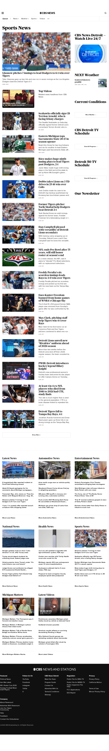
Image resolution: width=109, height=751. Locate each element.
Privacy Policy (94, 679)
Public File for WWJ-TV (75, 679)
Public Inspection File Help (75, 685)
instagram (26, 685)
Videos (42, 19)
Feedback (4, 716)
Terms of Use (94, 688)
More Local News (8, 518)
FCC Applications (73, 690)
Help (2, 713)
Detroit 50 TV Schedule (86, 163)
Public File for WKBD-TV (76, 682)
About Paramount (6, 702)
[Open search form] (105, 13)
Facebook (26, 682)
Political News (5, 679)
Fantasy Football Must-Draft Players (8, 689)
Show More (35, 435)
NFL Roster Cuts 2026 (8, 685)
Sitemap (48, 695)
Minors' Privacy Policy (97, 691)
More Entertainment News (84, 518)
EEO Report (71, 693)
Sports (33, 19)
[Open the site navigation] (17, 13)
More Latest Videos (46, 654)
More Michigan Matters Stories (13, 654)
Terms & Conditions (52, 691)
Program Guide (50, 682)
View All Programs (90, 146)
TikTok (24, 688)
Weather (24, 19)
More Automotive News (47, 518)
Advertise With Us (51, 688)
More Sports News (82, 586)
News (15, 19)
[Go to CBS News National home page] (47, 13)
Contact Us (49, 685)
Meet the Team (50, 679)
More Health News (45, 586)
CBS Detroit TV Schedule (87, 131)
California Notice (95, 682)
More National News (10, 586)
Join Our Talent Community (5, 709)
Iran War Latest (5, 682)
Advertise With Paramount (10, 705)
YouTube (25, 679)
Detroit (5, 19)
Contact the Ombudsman (9, 719)
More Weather (90, 115)
